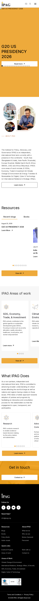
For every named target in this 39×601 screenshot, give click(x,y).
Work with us (26, 550)
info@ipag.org (6, 518)
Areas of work (6, 553)
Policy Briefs (6, 537)
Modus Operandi (27, 537)
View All (18, 273)
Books (26, 217)
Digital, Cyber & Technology (11, 572)
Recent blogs (9, 217)
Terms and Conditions (14, 594)
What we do (26, 530)
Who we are (26, 534)
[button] (13, 265)
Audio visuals (6, 540)
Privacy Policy (28, 594)
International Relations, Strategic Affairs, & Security (18, 565)
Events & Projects (7, 550)
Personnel (25, 540)
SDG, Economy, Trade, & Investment (13, 569)
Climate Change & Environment (12, 562)
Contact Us (25, 553)
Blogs (3, 530)
